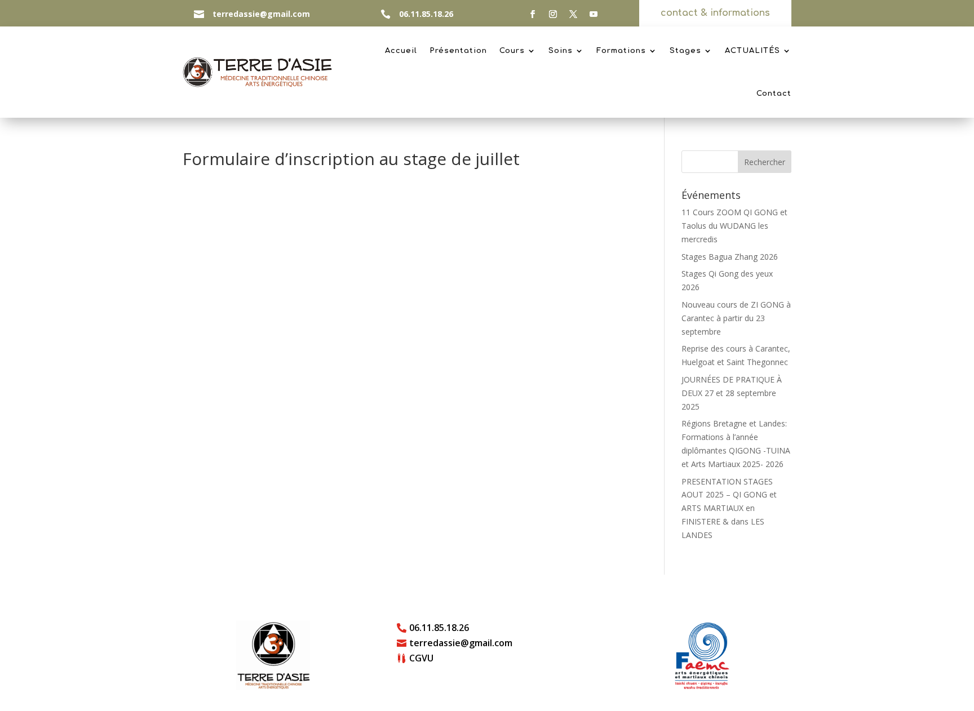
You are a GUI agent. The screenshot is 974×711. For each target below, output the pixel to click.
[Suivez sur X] (573, 14)
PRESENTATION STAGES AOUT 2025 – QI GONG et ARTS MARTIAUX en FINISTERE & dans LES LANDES (729, 508)
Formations (621, 51)
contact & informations (715, 13)
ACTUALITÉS (752, 51)
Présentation (458, 51)
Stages (685, 51)
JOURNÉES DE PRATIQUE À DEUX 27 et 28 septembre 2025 (731, 393)
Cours (512, 51)
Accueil (401, 51)
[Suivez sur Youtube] (593, 14)
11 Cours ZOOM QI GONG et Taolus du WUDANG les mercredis (734, 226)
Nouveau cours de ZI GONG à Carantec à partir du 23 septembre (736, 318)
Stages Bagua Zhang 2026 (729, 256)
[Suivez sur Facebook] (533, 14)
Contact (773, 93)
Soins (560, 51)
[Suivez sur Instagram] (553, 14)
